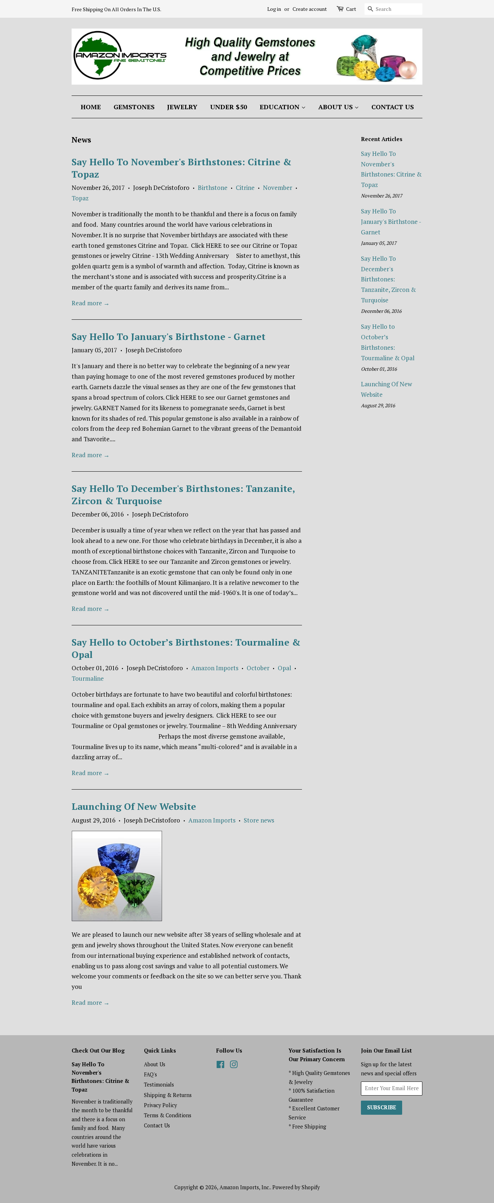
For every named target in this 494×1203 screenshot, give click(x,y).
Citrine (245, 187)
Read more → (91, 303)
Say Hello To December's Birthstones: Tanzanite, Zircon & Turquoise (183, 494)
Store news (259, 820)
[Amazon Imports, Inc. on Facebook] (220, 1065)
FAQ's (150, 1074)
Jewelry (182, 106)
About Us (336, 106)
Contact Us (392, 106)
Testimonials (159, 1084)
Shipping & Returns (168, 1095)
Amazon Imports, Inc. (245, 1187)
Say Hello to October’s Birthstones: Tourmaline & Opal (186, 648)
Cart (351, 8)
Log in (274, 8)
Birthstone (212, 187)
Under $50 (228, 106)
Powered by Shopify (296, 1187)
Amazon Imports (214, 668)
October (258, 668)
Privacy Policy (160, 1105)
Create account (310, 8)
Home (91, 106)
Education (280, 106)
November (277, 187)
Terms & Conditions (167, 1115)
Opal (284, 668)
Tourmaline (88, 678)
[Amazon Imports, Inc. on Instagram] (234, 1065)
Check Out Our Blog (98, 1050)
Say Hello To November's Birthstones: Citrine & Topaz (181, 168)
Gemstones (134, 106)
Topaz (80, 198)
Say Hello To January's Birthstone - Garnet (168, 336)
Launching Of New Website (134, 806)
